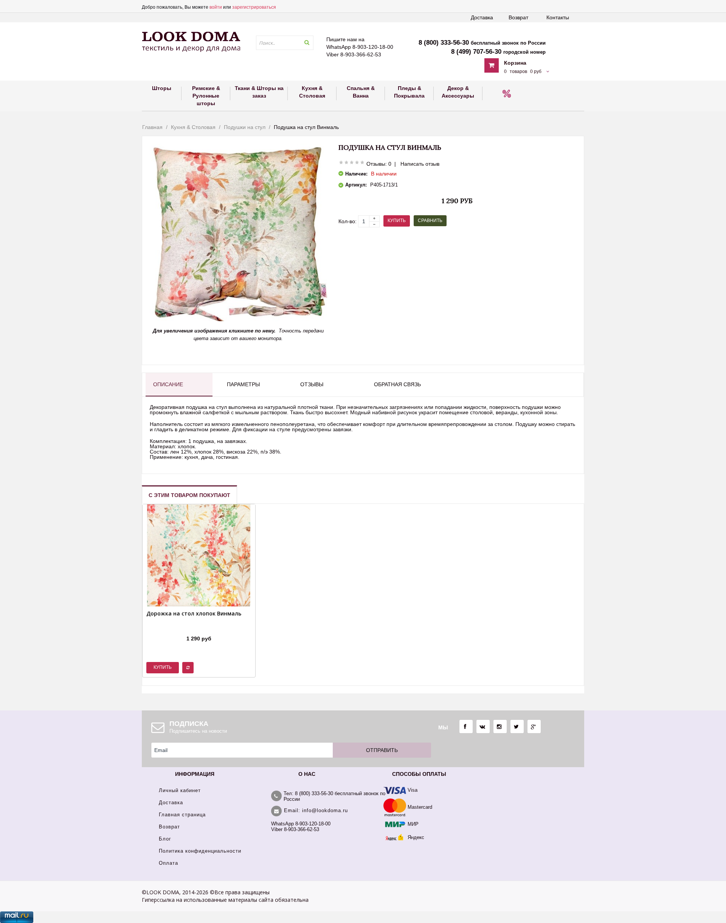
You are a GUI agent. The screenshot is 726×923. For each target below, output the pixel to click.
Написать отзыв (419, 164)
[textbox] (284, 43)
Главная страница (182, 814)
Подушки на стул (244, 127)
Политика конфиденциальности (200, 851)
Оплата (168, 863)
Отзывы (311, 384)
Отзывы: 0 (378, 164)
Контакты (557, 17)
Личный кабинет (180, 790)
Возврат (518, 17)
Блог (165, 839)
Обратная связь (397, 384)
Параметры (243, 384)
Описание (168, 384)
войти (215, 7)
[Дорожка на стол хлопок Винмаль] (193, 629)
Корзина (515, 63)
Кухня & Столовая (193, 127)
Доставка (482, 17)
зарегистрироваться (254, 7)
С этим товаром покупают (189, 495)
